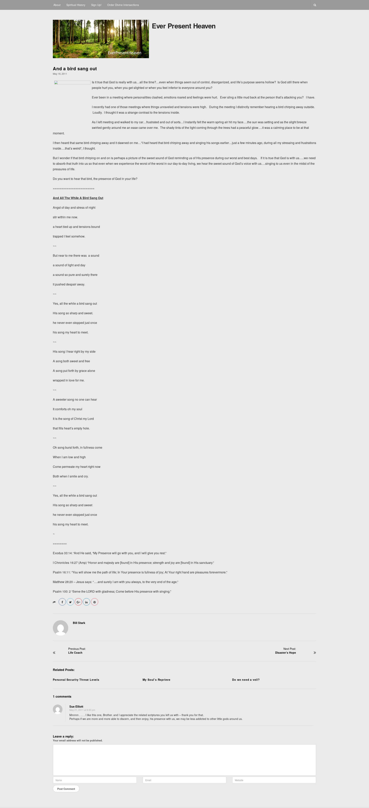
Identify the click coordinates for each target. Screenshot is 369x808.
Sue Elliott (76, 706)
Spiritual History (75, 5)
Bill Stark (79, 623)
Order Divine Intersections (123, 5)
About (57, 5)
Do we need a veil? (246, 679)
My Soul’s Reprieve (156, 679)
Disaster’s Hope (285, 652)
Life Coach (75, 652)
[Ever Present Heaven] (101, 38)
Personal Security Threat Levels (76, 679)
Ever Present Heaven (184, 26)
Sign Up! (96, 5)
